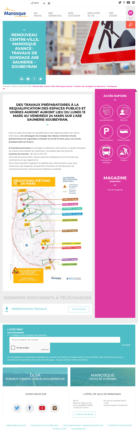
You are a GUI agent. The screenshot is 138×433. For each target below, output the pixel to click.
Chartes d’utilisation (120, 426)
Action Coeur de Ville (21, 86)
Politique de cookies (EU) (45, 426)
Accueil (6, 86)
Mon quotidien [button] (74, 14)
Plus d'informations (15, 332)
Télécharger (79, 309)
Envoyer (126, 345)
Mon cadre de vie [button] (93, 14)
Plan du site (59, 429)
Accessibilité (78, 429)
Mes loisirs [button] (113, 14)
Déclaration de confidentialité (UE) (83, 426)
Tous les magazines (115, 190)
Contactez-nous (84, 414)
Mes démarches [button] (54, 14)
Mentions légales (16, 426)
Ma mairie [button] (38, 14)
